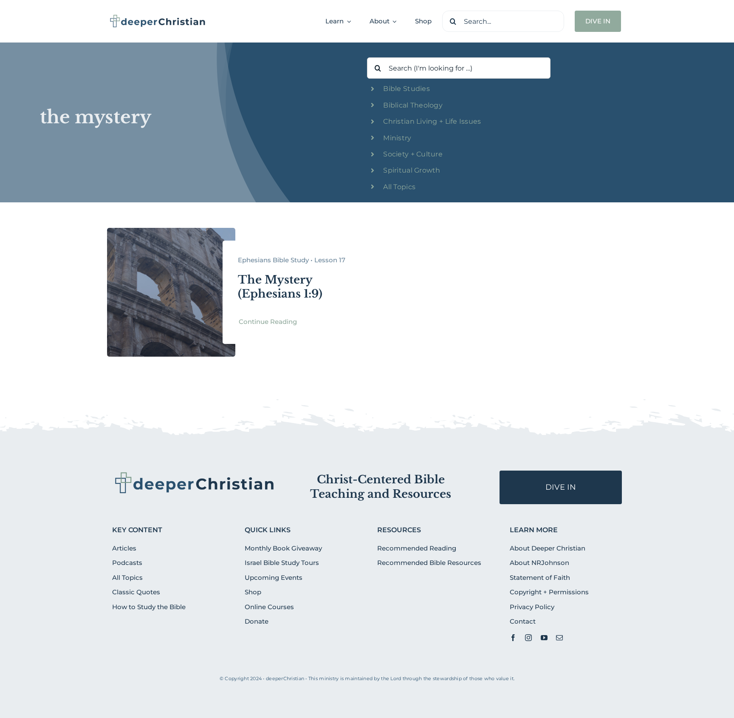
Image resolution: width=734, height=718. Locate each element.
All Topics (399, 187)
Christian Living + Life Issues (432, 121)
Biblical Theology (413, 105)
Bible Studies (406, 89)
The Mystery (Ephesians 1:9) (280, 287)
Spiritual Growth (411, 170)
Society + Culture (413, 154)
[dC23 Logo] (157, 17)
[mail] (559, 637)
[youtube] (544, 637)
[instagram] (528, 637)
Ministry (397, 138)
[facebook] (513, 637)
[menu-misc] (194, 474)
